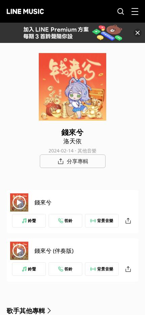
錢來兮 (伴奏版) (54, 251)
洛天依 (72, 141)
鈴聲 (32, 220)
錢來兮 (43, 202)
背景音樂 (105, 220)
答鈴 (68, 220)
